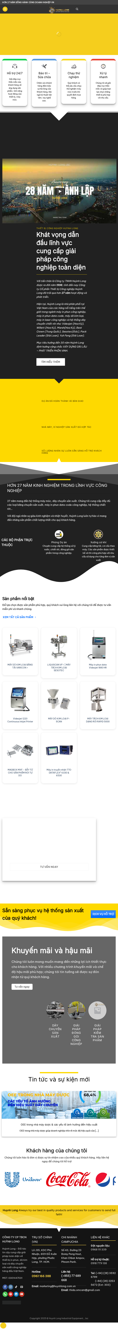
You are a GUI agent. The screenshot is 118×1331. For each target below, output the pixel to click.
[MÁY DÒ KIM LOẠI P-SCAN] (59, 699)
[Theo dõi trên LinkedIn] (16, 1294)
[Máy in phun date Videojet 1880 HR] (98, 645)
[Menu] (5, 9)
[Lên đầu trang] (3, 1326)
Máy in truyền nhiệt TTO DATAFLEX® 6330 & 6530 (59, 772)
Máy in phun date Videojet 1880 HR (98, 666)
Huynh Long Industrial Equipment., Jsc (68, 1318)
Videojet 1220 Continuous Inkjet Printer (20, 720)
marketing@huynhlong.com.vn (58, 1286)
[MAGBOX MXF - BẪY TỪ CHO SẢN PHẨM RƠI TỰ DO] (20, 750)
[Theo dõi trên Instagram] (10, 1287)
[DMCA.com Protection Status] (11, 1302)
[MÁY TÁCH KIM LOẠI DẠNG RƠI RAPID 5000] (98, 699)
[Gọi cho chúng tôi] (5, 1294)
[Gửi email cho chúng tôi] (21, 1287)
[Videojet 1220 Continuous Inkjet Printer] (20, 699)
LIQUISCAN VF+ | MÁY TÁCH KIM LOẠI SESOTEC (59, 667)
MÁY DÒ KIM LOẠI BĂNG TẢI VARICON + (20, 666)
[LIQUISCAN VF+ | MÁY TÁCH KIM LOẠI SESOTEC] (59, 645)
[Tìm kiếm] (77, 9)
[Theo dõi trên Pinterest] (10, 1294)
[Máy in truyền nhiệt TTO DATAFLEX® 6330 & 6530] (59, 750)
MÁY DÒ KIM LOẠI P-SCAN (59, 720)
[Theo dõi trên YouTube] (21, 1294)
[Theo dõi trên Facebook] (5, 1287)
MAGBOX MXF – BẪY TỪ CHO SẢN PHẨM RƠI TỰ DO (20, 772)
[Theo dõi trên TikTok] (16, 1287)
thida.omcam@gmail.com (84, 1290)
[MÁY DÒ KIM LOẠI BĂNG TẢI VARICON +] (20, 645)
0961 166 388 (41, 1276)
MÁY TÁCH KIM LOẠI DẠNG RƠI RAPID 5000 (98, 720)
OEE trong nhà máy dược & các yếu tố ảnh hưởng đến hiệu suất (59, 1124)
